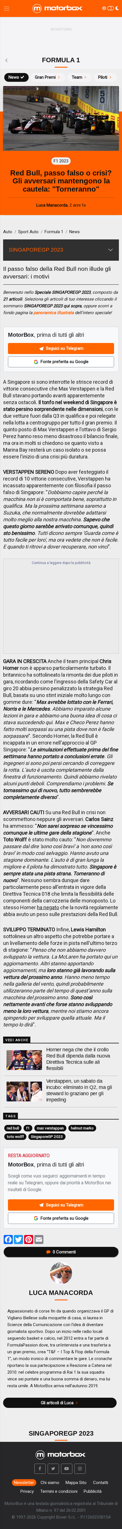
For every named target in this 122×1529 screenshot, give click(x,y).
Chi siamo (50, 1482)
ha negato (48, 907)
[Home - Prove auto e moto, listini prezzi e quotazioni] (57, 8)
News (14, 77)
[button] (40, 1469)
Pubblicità (93, 1491)
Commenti (64, 1251)
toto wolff (15, 1136)
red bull (13, 1128)
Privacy (27, 1491)
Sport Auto (28, 231)
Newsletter (24, 1482)
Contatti (100, 1482)
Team (77, 77)
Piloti (102, 77)
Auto (7, 231)
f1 (28, 1128)
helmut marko (82, 1128)
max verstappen (50, 1128)
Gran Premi (45, 77)
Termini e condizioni (58, 1491)
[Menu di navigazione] (6, 8)
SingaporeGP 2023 (47, 1136)
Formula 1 (54, 231)
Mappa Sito (76, 1482)
